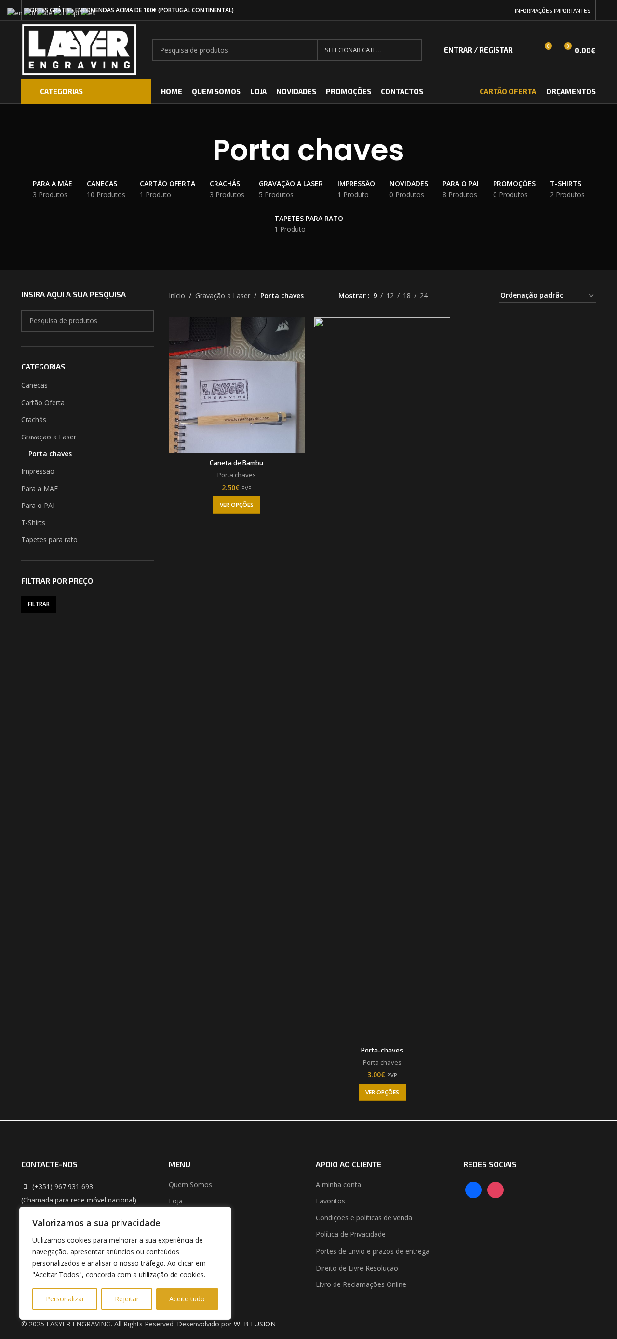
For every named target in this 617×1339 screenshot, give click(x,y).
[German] (45, 12)
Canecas (34, 385)
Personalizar (65, 1298)
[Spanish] (89, 12)
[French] (30, 12)
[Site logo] (79, 49)
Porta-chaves (382, 1050)
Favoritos (330, 1200)
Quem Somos (190, 1184)
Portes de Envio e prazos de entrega (372, 1251)
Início (177, 295)
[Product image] (237, 385)
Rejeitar (127, 1298)
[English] (15, 12)
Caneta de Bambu (236, 462)
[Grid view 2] (450, 296)
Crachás (33, 419)
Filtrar (39, 604)
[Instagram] (495, 1188)
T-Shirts (33, 522)
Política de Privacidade (351, 1234)
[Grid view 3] (464, 296)
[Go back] (200, 150)
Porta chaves (50, 453)
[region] (125, 1263)
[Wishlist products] (526, 49)
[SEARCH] (411, 50)
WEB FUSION (255, 1323)
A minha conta (338, 1184)
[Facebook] (473, 1188)
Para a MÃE (39, 488)
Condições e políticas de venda (364, 1217)
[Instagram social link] (499, 10)
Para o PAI (37, 505)
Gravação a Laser (48, 436)
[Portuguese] (73, 12)
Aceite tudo (187, 1298)
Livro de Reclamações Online (361, 1284)
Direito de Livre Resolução (357, 1267)
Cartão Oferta (43, 402)
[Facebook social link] (488, 10)
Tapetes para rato (49, 539)
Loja (176, 1200)
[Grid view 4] (480, 296)
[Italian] (60, 12)
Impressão (37, 471)
